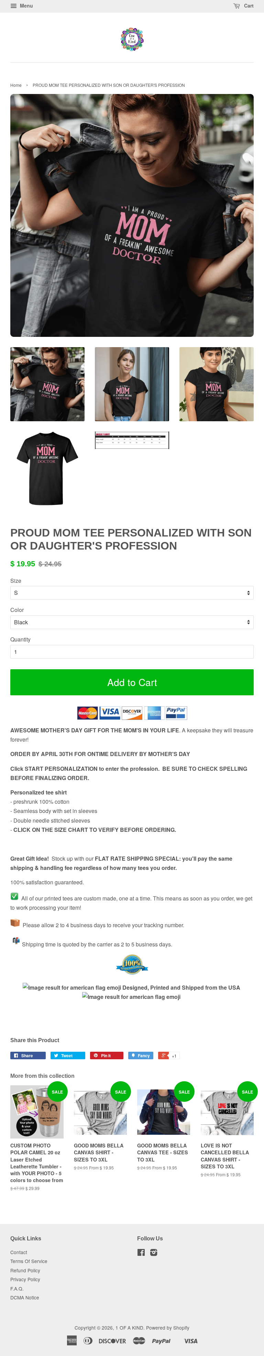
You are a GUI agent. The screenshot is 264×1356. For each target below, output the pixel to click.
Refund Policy (25, 1270)
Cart (248, 5)
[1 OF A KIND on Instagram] (153, 1253)
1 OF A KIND (129, 1327)
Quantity (20, 639)
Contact (18, 1252)
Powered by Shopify (167, 1327)
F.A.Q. (17, 1288)
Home (16, 85)
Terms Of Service (28, 1261)
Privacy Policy (25, 1279)
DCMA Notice (24, 1297)
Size (15, 581)
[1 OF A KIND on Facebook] (141, 1253)
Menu (26, 5)
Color (17, 610)
